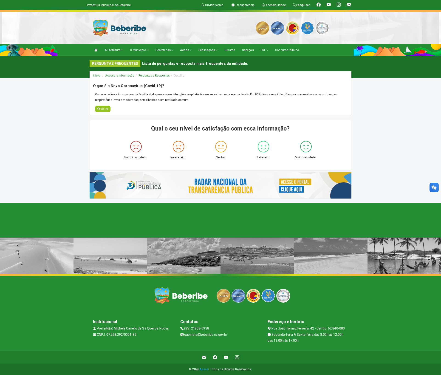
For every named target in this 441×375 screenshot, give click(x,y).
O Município (138, 50)
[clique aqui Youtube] (226, 357)
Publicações (207, 50)
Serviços (248, 50)
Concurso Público (287, 50)
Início (96, 75)
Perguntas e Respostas (154, 75)
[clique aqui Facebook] (215, 357)
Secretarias (163, 50)
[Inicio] (96, 50)
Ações (185, 50)
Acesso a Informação (119, 75)
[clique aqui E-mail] (204, 357)
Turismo (229, 50)
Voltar (104, 109)
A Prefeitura (113, 50)
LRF (263, 50)
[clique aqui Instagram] (237, 357)
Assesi (204, 369)
